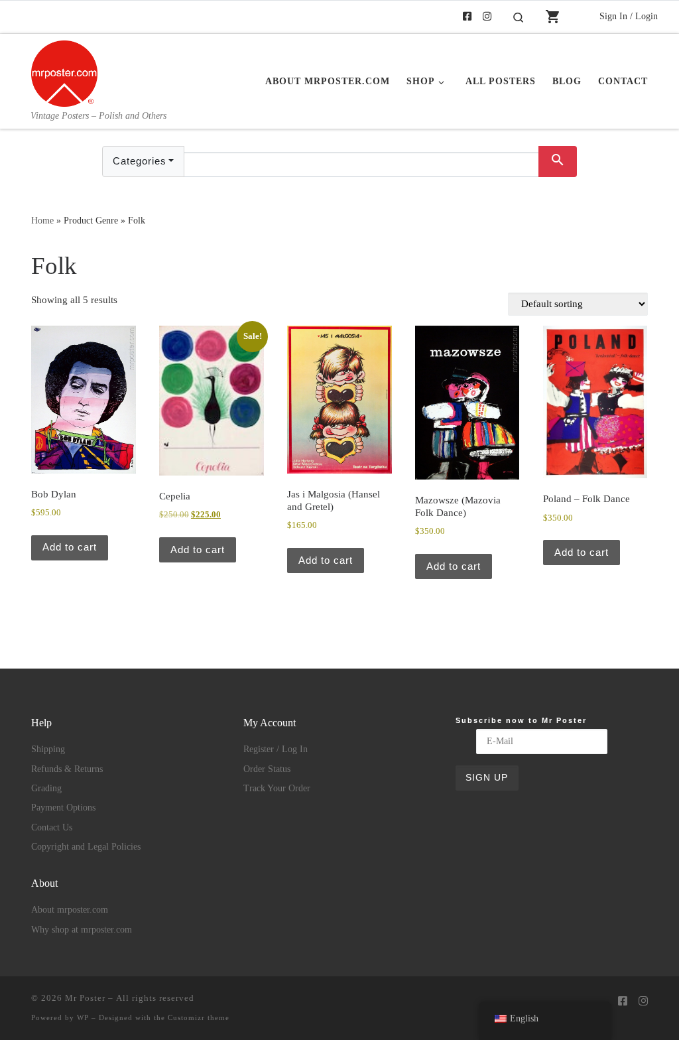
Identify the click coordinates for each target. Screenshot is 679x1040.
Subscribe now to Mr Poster (521, 720)
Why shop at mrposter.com (81, 930)
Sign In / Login (628, 16)
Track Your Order (276, 788)
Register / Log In (275, 749)
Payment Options (63, 807)
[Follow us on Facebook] (467, 17)
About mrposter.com (69, 910)
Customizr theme (198, 1017)
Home (42, 220)
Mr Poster (85, 998)
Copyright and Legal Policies (86, 847)
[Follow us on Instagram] (487, 17)
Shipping (48, 749)
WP (83, 1017)
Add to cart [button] (69, 546)
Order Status (266, 769)
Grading (46, 788)
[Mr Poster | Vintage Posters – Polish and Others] (64, 71)
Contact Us (51, 827)
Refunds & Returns (67, 769)
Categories (139, 160)
